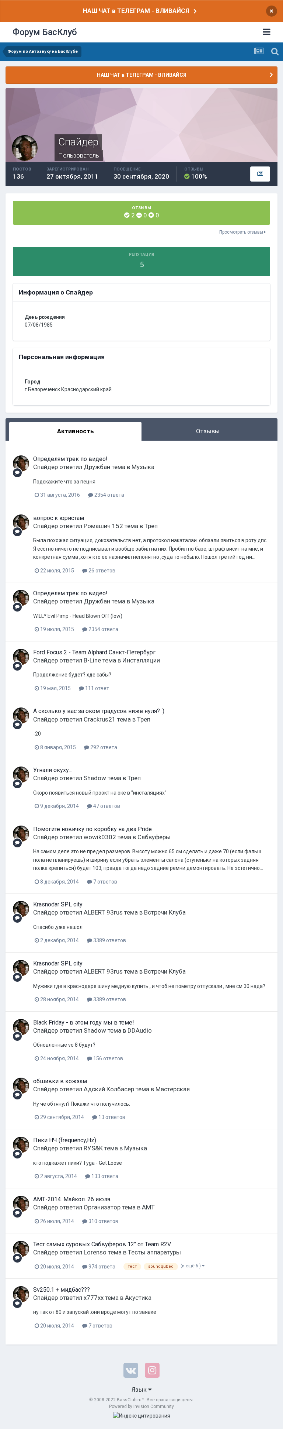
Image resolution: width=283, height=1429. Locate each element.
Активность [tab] (75, 431)
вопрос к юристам (58, 517)
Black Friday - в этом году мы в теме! (83, 1022)
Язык (140, 1389)
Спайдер (45, 467)
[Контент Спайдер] (260, 174)
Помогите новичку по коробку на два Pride (92, 829)
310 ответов (102, 1221)
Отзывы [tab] (208, 431)
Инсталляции (141, 660)
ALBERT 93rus (103, 912)
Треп (151, 526)
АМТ (148, 1207)
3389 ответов (109, 940)
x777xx (94, 1297)
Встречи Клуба (165, 912)
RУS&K (93, 1148)
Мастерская (173, 1089)
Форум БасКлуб (45, 32)
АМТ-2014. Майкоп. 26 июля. (72, 1199)
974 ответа (101, 1267)
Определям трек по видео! (70, 458)
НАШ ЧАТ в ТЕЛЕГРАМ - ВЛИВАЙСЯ (136, 10)
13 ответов (111, 1117)
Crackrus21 (100, 719)
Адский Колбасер (109, 1089)
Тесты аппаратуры (154, 1252)
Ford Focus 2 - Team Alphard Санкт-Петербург (94, 652)
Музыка (143, 467)
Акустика (138, 1297)
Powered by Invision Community (141, 1406)
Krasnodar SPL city (58, 904)
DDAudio (139, 1030)
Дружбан (97, 467)
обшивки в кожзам (60, 1081)
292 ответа (103, 747)
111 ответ (96, 688)
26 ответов (101, 571)
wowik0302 (100, 837)
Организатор (102, 1207)
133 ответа (104, 1176)
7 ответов (104, 882)
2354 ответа (108, 495)
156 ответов (107, 1058)
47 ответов (106, 806)
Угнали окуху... (52, 770)
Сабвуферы (154, 837)
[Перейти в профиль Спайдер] (21, 463)
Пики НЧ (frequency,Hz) (64, 1140)
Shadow (95, 778)
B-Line (92, 660)
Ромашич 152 (103, 526)
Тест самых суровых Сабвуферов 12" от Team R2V (102, 1244)
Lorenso (95, 1252)
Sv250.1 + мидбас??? (61, 1289)
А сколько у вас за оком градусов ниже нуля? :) (98, 710)
